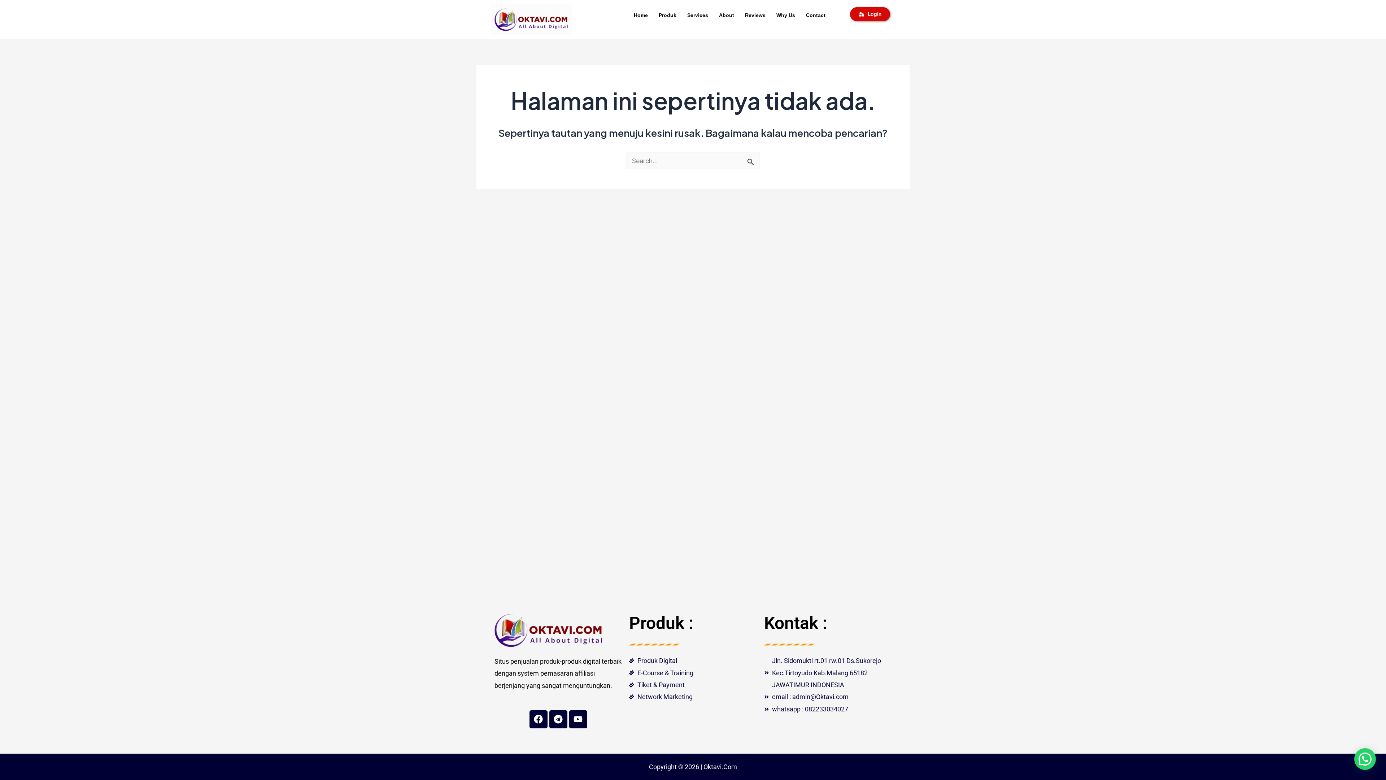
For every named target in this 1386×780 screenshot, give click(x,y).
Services (697, 15)
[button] (1365, 759)
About (726, 15)
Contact (815, 15)
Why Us (785, 15)
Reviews (755, 15)
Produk (667, 15)
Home (641, 15)
